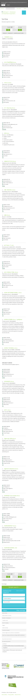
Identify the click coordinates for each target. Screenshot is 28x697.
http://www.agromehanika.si (9, 567)
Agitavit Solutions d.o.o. (11, 469)
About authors (4, 694)
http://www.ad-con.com (8, 285)
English (25, 8)
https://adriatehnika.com (8, 374)
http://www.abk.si (7, 238)
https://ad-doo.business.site (9, 100)
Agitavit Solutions (5, 472)
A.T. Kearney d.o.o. (9, 108)
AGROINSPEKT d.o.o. (10, 526)
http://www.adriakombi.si (8, 340)
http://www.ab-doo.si (7, 154)
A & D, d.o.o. (7, 82)
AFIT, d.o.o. (7, 410)
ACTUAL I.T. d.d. (9, 245)
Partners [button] (2, 8)
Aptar (16, 92)
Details (8, 5)
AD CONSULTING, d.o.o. (11, 272)
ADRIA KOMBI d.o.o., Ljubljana (13, 319)
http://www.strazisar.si (8, 75)
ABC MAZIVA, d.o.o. (9, 190)
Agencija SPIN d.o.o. (10, 438)
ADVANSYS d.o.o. (9, 381)
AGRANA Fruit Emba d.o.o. (12, 495)
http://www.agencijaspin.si (8, 461)
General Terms (17, 694)
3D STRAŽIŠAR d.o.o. (10, 62)
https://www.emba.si (7, 518)
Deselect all (10, 33)
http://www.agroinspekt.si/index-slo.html (11, 540)
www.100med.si (6, 55)
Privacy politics (11, 694)
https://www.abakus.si (8, 182)
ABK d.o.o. (7, 215)
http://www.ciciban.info (8, 431)
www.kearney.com (7, 126)
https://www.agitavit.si (8, 488)
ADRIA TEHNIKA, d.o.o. (11, 348)
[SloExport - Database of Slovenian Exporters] (9, 13)
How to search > (20, 590)
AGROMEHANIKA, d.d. (10, 548)
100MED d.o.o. (8, 37)
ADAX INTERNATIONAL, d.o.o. (13, 292)
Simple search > (14, 587)
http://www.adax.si (7, 312)
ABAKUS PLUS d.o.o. (10, 161)
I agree (3, 5)
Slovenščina (19, 8)
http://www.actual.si (7, 265)
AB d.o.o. (6, 133)
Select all (4, 33)
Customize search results (18, 33)
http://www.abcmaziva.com (9, 208)
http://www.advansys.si (8, 402)
